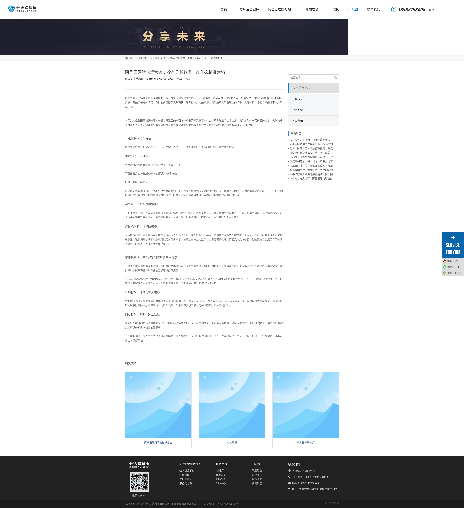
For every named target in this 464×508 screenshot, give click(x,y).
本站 (187, 78)
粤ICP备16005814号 (228, 503)
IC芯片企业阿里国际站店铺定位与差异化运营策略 (313, 156)
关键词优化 (185, 479)
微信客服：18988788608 (455, 267)
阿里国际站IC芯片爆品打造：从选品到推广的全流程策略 (313, 144)
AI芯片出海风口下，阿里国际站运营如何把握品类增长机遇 (313, 178)
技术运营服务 (187, 470)
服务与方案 (185, 483)
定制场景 (232, 442)
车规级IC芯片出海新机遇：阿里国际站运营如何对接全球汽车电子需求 (313, 169)
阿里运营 (297, 99)
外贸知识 (297, 110)
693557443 (452, 261)
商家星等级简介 (306, 442)
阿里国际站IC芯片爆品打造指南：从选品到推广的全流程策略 (313, 148)
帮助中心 (221, 483)
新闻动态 (257, 483)
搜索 (336, 78)
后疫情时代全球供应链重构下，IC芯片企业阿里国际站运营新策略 (313, 152)
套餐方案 (221, 475)
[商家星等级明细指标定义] (158, 405)
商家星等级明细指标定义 (158, 442)
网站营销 (297, 120)
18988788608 (454, 273)
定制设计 (221, 470)
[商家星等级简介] (306, 405)
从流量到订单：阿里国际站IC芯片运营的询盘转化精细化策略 (313, 161)
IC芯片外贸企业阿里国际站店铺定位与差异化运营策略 (313, 139)
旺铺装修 (184, 475)
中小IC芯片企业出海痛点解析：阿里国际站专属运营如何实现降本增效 (313, 174)
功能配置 (221, 479)
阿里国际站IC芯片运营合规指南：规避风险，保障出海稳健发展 (313, 165)
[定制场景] (232, 405)
